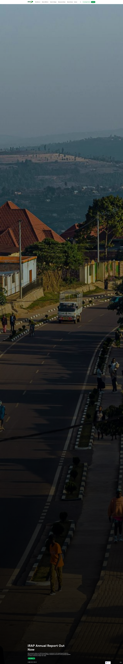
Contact (75, 1)
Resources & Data (61, 1)
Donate (93, 1)
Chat (120, 662)
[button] (28, 662)
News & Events (70, 1)
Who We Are (37, 1)
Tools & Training (53, 1)
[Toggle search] (80, 2)
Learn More (31, 658)
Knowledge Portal (86, 1)
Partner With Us (45, 1)
